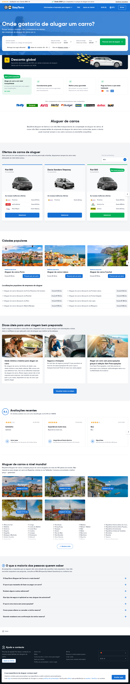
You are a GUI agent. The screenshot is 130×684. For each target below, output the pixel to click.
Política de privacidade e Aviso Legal (45, 662)
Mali (81, 529)
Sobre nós (37, 652)
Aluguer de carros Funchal (101, 272)
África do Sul (8, 525)
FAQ (78, 7)
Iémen (57, 531)
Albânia (6, 527)
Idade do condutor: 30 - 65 (39, 47)
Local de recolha (10, 41)
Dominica (32, 539)
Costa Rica (33, 529)
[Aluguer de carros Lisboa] (65, 255)
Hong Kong (59, 527)
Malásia (83, 525)
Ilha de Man (59, 533)
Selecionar (22, 215)
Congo (31, 525)
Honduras (58, 525)
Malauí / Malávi (85, 527)
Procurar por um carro (31, 276)
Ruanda (108, 535)
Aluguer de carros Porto (15, 272)
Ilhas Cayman (59, 539)
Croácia (32, 531)
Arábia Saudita (9, 537)
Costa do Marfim (35, 527)
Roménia (109, 533)
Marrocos (83, 533)
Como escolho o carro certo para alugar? (47, 657)
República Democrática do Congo (117, 525)
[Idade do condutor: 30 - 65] (29, 47)
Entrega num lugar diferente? (16, 47)
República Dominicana (113, 529)
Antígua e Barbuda (10, 535)
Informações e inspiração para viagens (57, 7)
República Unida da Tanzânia (116, 531)
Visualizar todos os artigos (65, 391)
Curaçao (32, 533)
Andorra (6, 529)
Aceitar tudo (118, 677)
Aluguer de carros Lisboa (57, 272)
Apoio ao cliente (88, 7)
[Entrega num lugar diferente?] (5, 47)
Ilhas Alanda (59, 537)
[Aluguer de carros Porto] (22, 255)
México (82, 539)
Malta (82, 531)
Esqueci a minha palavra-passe (76, 654)
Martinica (83, 535)
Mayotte (83, 537)
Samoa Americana (112, 539)
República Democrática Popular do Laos (117, 527)
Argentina (7, 539)
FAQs (35, 654)
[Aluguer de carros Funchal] (107, 255)
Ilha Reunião (59, 535)
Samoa (108, 537)
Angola (6, 531)
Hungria (57, 529)
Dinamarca (33, 535)
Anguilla (6, 533)
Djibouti (32, 537)
